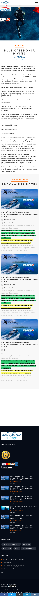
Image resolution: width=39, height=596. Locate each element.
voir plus (12, 484)
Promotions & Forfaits (28, 548)
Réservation (11, 590)
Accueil (15, 19)
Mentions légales (22, 592)
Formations (26, 544)
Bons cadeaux (7, 548)
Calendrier (20, 590)
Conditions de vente (8, 592)
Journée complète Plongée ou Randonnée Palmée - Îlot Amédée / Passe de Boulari (19, 214)
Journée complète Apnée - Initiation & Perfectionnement (23, 507)
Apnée (16, 548)
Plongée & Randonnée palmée (11, 544)
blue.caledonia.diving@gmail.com (14, 566)
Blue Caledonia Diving (10, 569)
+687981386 (7, 563)
